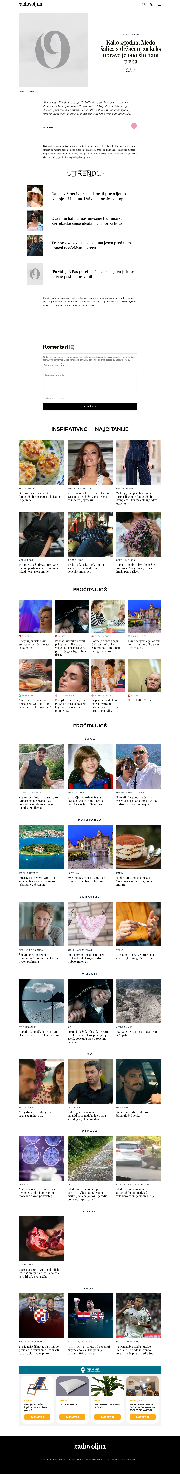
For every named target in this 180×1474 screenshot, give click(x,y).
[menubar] (152, 4)
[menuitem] (152, 4)
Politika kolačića (130, 1460)
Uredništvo (78, 1460)
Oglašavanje (113, 1460)
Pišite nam (46, 1460)
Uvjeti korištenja (61, 1460)
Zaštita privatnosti (95, 1460)
